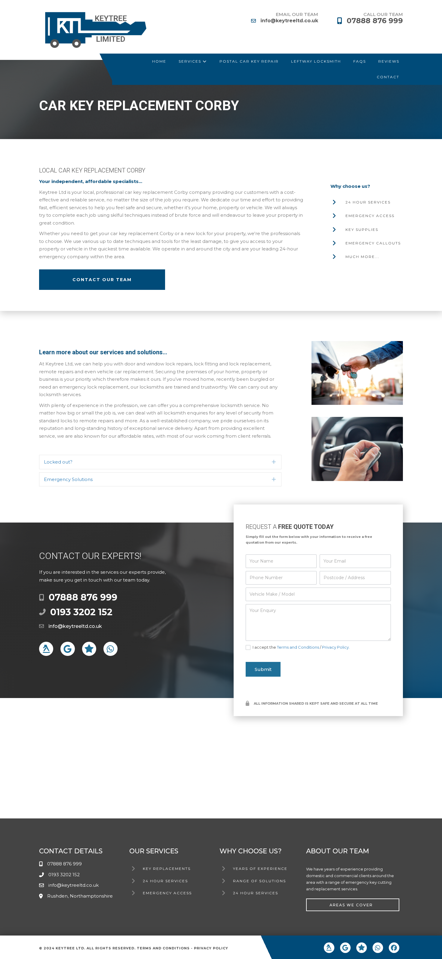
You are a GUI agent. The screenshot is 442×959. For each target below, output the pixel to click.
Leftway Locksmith (316, 61)
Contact (388, 77)
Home (159, 61)
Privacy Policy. (336, 647)
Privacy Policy (211, 948)
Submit (263, 669)
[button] (160, 462)
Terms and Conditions (298, 647)
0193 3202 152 (81, 612)
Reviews (388, 61)
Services (191, 61)
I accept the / (301, 647)
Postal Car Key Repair (249, 61)
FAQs (359, 61)
